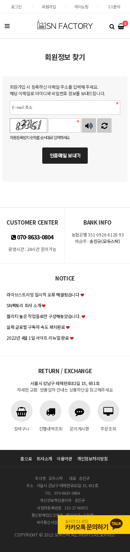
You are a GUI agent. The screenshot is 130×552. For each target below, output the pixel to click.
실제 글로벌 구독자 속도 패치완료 (35, 327)
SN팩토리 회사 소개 (23, 305)
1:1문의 (114, 6)
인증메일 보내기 (65, 155)
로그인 (16, 6)
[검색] (112, 26)
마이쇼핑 (81, 6)
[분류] (7, 26)
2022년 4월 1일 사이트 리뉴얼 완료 (37, 338)
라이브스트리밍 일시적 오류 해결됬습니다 (42, 294)
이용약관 (64, 458)
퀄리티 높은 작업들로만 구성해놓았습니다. (43, 316)
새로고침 (104, 125)
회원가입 (49, 6)
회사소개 (44, 458)
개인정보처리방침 (92, 458)
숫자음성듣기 (89, 125)
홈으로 (26, 458)
